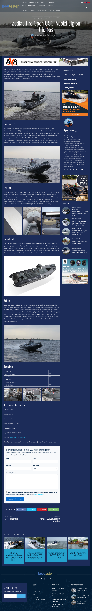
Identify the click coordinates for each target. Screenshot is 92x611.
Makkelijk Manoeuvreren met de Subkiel (79, 242)
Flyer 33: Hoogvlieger (11, 518)
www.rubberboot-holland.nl (17, 437)
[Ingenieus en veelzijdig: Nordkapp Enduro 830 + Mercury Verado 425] (66, 222)
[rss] (73, 169)
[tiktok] (76, 169)
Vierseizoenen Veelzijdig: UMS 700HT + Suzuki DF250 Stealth (79, 233)
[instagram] (64, 169)
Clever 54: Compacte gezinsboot (58, 590)
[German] (89, 2)
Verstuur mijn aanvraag (15, 499)
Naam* (8, 459)
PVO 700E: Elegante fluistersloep (57, 605)
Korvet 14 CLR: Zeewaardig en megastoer (50, 519)
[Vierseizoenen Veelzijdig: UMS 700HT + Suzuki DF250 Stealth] (66, 231)
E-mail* (34, 459)
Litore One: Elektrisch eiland (58, 595)
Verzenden (21, 596)
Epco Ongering (41, 36)
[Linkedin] (89, 8)
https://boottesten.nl (68, 133)
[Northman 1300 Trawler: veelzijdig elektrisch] (73, 596)
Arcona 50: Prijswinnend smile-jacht (59, 600)
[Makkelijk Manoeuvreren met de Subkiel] (66, 241)
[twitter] (79, 169)
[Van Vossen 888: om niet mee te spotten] (73, 602)
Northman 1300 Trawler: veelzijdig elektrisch (83, 597)
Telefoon (8, 465)
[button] (59, 2)
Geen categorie (76, 238)
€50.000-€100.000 (76, 207)
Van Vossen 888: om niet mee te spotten (83, 603)
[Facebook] (84, 8)
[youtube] (82, 169)
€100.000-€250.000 (76, 218)
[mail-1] (70, 169)
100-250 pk (48, 18)
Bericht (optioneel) (11, 473)
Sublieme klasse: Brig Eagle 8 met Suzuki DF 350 (80, 252)
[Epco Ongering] (33, 36)
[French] (87, 2)
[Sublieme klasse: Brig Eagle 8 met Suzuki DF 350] (66, 251)
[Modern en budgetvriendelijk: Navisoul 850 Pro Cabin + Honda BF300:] (66, 211)
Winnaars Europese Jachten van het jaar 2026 (82, 590)
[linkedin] (67, 169)
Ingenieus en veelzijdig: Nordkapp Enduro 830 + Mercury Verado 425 (79, 223)
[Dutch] (82, 2)
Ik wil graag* (36, 465)
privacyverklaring (38, 494)
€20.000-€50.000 (37, 18)
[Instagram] (87, 8)
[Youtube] (51, 579)
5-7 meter (56, 18)
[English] (85, 2)
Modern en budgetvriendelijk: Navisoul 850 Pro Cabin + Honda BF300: (80, 213)
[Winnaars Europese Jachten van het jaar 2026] (73, 590)
